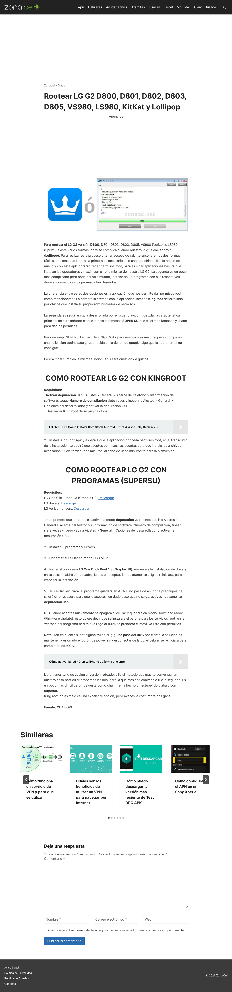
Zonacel (49, 85)
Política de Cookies (16, 978)
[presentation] (41, 759)
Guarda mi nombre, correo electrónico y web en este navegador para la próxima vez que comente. (116, 930)
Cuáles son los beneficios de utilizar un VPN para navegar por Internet (91, 792)
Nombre (53, 919)
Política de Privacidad (18, 973)
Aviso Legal (11, 967)
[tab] (109, 818)
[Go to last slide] (26, 779)
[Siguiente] (206, 779)
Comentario (54, 859)
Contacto (10, 983)
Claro (198, 7)
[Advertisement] (116, 41)
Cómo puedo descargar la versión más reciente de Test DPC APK (139, 792)
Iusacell (154, 7)
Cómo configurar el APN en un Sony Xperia (190, 786)
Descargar (106, 498)
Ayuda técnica (117, 7)
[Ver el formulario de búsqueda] (224, 7)
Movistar (183, 7)
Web (148, 919)
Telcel (168, 7)
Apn (81, 7)
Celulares (95, 7)
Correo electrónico (111, 919)
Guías (61, 85)
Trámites (138, 7)
